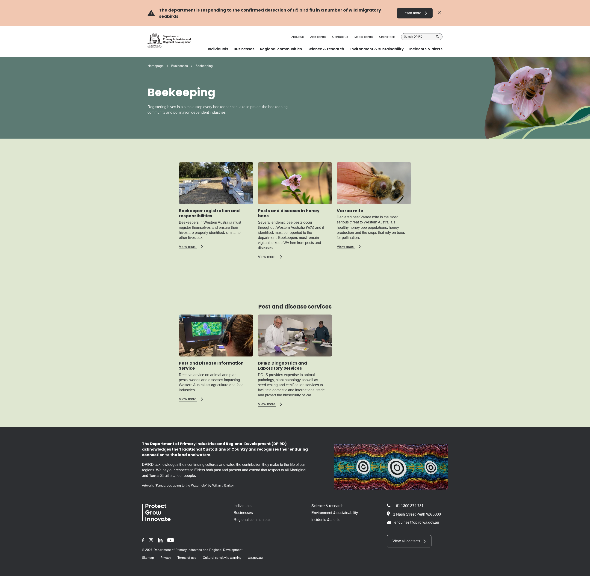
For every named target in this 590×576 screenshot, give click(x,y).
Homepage (156, 66)
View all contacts (406, 541)
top (581, 569)
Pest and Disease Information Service (211, 365)
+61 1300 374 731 (409, 506)
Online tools (387, 37)
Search (437, 36)
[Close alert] (439, 13)
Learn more (412, 13)
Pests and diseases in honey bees (288, 213)
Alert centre (318, 37)
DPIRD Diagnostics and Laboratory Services (282, 365)
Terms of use (186, 557)
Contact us (340, 37)
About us (297, 37)
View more (191, 246)
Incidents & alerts (325, 520)
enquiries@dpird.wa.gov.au (416, 522)
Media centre (363, 37)
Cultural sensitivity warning (222, 557)
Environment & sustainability (334, 513)
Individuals (242, 506)
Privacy (165, 557)
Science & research (327, 506)
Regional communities (252, 520)
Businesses (179, 66)
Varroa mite (350, 211)
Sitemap (148, 557)
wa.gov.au (255, 557)
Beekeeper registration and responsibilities (209, 213)
